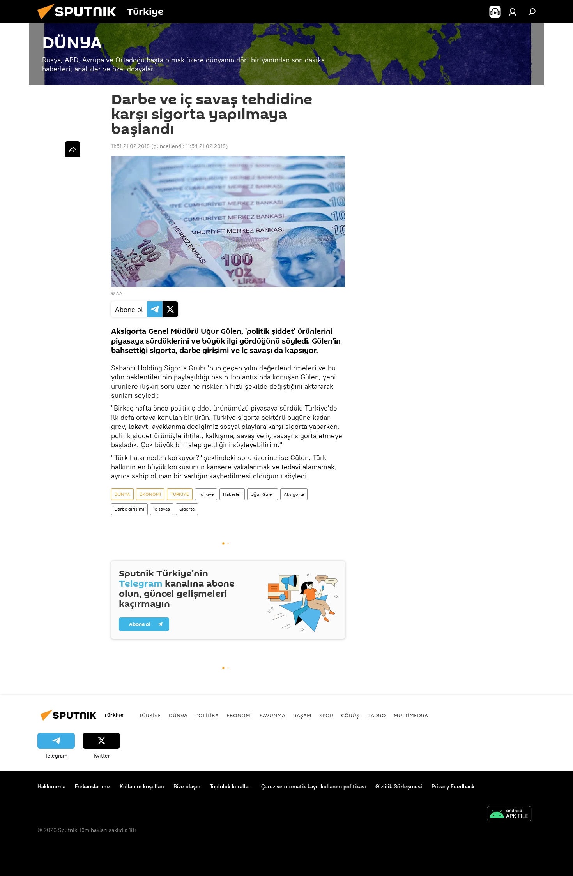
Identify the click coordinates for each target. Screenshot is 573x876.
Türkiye (206, 494)
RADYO (376, 715)
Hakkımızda (51, 786)
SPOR (326, 715)
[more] (72, 149)
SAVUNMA (272, 715)
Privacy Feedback (453, 786)
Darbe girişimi (129, 509)
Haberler (232, 494)
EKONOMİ (150, 494)
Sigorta (187, 509)
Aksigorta (294, 494)
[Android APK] (509, 814)
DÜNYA (122, 494)
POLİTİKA (207, 715)
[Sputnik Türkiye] (80, 21)
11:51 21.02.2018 (130, 146)
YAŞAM (302, 715)
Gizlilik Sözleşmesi (398, 786)
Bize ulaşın (186, 786)
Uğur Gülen (262, 494)
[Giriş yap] (512, 11)
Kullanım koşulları (142, 786)
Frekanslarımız (92, 786)
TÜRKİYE (179, 494)
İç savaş (162, 509)
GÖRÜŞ (350, 715)
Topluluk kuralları (231, 786)
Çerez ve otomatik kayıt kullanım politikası (313, 786)
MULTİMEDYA (411, 715)
